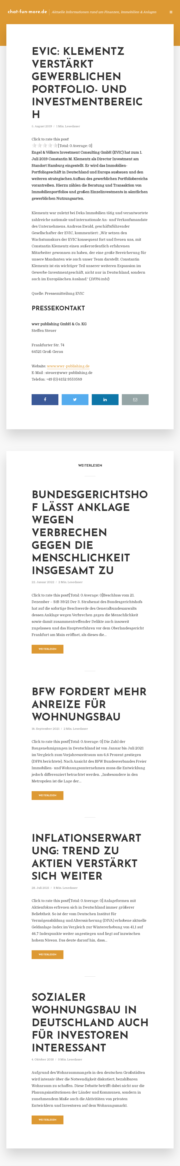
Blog (93, 12)
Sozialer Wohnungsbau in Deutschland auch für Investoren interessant (90, 1023)
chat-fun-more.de (27, 12)
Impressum (130, 12)
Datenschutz (153, 12)
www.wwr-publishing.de (68, 366)
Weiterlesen (47, 649)
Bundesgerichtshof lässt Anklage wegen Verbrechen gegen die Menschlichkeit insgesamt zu (90, 533)
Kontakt (109, 12)
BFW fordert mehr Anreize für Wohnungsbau (89, 705)
